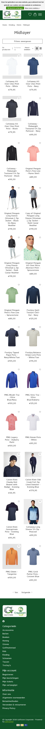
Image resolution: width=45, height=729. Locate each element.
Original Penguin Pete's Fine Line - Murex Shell (33, 171)
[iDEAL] (22, 725)
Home (4, 25)
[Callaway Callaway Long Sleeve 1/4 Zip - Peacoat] (33, 511)
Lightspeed (9, 722)
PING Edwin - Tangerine (12, 572)
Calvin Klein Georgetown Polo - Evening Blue (12, 530)
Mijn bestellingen (10, 678)
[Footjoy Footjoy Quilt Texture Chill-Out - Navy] (33, 294)
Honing (5, 640)
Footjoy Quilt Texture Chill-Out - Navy (33, 312)
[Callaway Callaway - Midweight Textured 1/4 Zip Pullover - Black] (11, 153)
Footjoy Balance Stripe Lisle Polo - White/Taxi (33, 354)
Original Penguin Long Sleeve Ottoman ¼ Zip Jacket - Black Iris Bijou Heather (12, 219)
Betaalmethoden (10, 701)
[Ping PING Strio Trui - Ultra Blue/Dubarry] (33, 379)
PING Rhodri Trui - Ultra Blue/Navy (11, 397)
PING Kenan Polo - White (33, 438)
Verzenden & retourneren (14, 704)
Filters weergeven (22, 41)
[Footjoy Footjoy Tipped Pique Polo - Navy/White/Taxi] (11, 337)
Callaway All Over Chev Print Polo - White (12, 83)
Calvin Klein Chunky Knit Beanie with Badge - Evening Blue (11, 484)
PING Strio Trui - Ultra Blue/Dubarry (33, 397)
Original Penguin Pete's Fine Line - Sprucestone (12, 312)
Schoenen (7, 658)
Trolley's (6, 665)
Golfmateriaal (9, 647)
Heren (19, 25)
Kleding (12, 25)
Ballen (5, 633)
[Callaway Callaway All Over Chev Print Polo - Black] (11, 108)
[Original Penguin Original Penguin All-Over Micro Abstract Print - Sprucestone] (33, 247)
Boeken (5, 637)
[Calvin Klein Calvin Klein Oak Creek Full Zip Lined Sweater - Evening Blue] (33, 464)
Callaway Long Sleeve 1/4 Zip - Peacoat (33, 529)
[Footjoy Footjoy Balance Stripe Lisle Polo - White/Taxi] (33, 337)
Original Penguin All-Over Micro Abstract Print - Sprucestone (33, 266)
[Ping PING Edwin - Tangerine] (11, 556)
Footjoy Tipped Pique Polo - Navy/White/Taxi (12, 354)
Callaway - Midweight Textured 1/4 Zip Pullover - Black (12, 172)
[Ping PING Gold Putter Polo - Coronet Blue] (33, 556)
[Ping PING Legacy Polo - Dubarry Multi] (11, 422)
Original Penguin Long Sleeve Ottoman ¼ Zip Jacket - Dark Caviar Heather (12, 268)
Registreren (7, 674)
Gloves (5, 644)
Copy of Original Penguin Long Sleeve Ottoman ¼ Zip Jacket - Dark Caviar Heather (33, 219)
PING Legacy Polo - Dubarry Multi (12, 439)
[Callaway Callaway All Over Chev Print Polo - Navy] (33, 66)
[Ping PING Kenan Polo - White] (33, 422)
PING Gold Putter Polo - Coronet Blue (33, 574)
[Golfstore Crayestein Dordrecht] (11, 14)
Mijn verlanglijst (9, 685)
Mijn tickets (7, 681)
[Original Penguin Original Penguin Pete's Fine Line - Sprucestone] (11, 294)
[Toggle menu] (40, 14)
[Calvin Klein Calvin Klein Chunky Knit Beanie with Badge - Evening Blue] (11, 464)
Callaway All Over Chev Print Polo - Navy (33, 83)
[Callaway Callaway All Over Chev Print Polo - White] (11, 66)
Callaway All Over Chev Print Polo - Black (12, 126)
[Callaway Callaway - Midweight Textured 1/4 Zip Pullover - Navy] (33, 108)
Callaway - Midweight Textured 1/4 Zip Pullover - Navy (33, 127)
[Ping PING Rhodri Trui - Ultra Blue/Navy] (11, 379)
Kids (4, 651)
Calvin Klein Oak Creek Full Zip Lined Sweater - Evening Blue (33, 483)
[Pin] (26, 725)
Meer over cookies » (32, 8)
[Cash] (18, 725)
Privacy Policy (8, 708)
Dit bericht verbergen (15, 8)
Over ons (6, 694)
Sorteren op (17, 49)
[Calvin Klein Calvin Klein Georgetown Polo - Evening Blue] (11, 511)
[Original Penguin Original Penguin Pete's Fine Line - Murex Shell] (33, 153)
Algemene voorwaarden (13, 697)
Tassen (5, 661)
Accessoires (8, 630)
